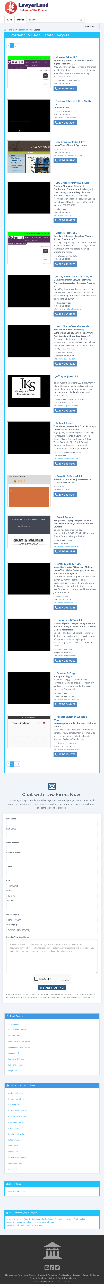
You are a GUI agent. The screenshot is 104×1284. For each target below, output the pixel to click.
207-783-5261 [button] (66, 494)
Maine (12, 29)
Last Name (11, 829)
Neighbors (12, 1070)
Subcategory (11, 924)
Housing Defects (15, 1053)
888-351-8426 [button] (66, 314)
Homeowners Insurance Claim (19, 1222)
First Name (11, 819)
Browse (20, 20)
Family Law (13, 1145)
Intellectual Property (17, 1157)
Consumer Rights (15, 1122)
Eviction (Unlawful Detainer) (44, 1219)
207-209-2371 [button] (66, 88)
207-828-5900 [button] (66, 160)
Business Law (14, 1105)
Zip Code (10, 900)
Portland (22, 29)
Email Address (12, 842)
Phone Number (13, 853)
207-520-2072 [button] (66, 754)
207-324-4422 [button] (66, 704)
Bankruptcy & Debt (16, 1099)
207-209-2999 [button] (66, 551)
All (5, 29)
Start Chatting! (53, 987)
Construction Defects (17, 1030)
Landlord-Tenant (15, 1065)
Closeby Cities (15, 1184)
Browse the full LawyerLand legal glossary (24, 1225)
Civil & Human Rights (17, 1116)
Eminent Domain (15, 1035)
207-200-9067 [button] (66, 660)
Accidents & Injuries (16, 1093)
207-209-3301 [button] (66, 122)
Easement (10, 1219)
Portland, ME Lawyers (17, 1191)
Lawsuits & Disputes (16, 1163)
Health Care (13, 1151)
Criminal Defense (15, 1128)
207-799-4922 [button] (66, 220)
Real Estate (16, 1016)
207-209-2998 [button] (66, 410)
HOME (9, 20)
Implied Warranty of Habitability (71, 1219)
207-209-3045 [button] (66, 607)
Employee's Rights (16, 1134)
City (8, 880)
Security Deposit (23, 1219)
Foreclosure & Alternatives (19, 1041)
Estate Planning (15, 1140)
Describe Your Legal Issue (17, 937)
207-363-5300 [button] (66, 463)
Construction (13, 1024)
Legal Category (12, 914)
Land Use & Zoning (16, 1059)
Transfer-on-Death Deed (44, 1222)
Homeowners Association (19, 1047)
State (8, 890)
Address (9, 866)
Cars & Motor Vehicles (17, 1110)
